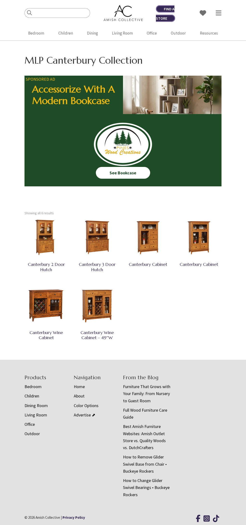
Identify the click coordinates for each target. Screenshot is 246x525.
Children (65, 33)
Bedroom (36, 33)
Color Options (86, 405)
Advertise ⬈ (84, 415)
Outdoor (178, 33)
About (79, 396)
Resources (209, 33)
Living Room (122, 33)
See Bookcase (123, 173)
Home (79, 386)
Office (152, 33)
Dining (92, 33)
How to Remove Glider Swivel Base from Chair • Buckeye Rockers (145, 464)
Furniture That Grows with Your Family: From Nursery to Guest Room (146, 393)
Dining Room (36, 405)
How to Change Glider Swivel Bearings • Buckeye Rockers (146, 487)
